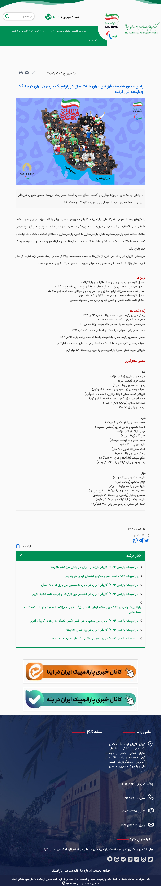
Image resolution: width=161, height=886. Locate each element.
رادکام (80, 884)
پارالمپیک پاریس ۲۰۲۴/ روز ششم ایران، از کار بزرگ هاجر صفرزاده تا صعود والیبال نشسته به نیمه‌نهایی (82, 609)
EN (53, 17)
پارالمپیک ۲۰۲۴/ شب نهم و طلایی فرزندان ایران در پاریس (101, 576)
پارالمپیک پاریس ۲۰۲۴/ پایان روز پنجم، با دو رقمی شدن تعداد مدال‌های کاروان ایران (84, 620)
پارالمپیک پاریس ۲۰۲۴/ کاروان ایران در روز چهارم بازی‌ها (102, 629)
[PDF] (33, 72)
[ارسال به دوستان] (27, 72)
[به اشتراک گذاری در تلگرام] (141, 540)
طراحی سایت (92, 884)
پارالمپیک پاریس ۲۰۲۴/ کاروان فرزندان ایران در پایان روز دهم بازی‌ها (94, 567)
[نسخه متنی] (21, 72)
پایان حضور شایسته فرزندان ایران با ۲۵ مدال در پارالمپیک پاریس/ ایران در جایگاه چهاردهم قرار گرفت (81, 89)
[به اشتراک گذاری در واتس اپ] (135, 540)
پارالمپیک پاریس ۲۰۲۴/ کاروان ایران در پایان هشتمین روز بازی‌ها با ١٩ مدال (90, 585)
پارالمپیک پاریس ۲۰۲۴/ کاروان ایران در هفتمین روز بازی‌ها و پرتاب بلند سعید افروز (86, 594)
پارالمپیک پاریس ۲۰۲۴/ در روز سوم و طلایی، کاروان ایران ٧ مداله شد (94, 638)
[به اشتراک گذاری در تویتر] (146, 540)
